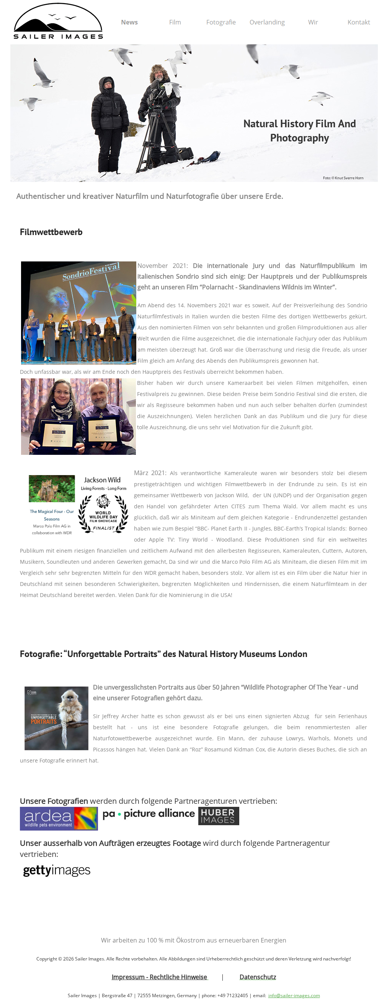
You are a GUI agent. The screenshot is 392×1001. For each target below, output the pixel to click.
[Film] (175, 22)
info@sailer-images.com (294, 995)
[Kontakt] (359, 22)
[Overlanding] (267, 22)
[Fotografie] (221, 22)
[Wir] (313, 22)
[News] (129, 22)
